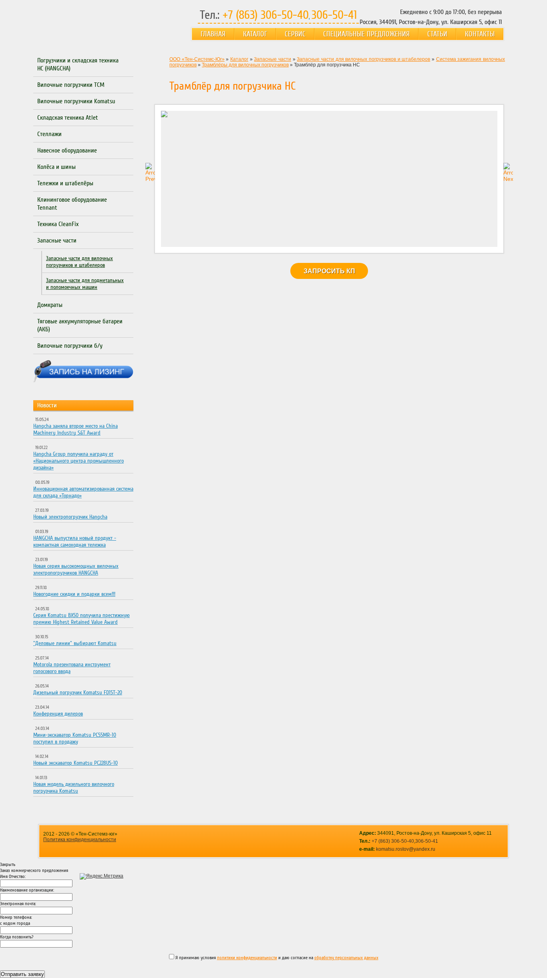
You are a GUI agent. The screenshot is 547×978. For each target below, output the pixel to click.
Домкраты (49, 305)
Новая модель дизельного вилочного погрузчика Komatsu (73, 787)
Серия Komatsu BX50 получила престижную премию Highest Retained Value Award (81, 618)
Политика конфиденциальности (79, 839)
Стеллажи (49, 134)
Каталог (255, 34)
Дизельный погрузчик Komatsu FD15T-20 (77, 692)
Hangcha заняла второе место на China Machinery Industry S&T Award (75, 429)
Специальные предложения (366, 34)
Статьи (437, 34)
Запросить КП (329, 271)
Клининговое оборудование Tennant (72, 204)
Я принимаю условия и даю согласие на (276, 958)
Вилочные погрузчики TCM (71, 85)
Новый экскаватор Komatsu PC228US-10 (75, 763)
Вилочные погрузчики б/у (70, 346)
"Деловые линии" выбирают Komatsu (75, 643)
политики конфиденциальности (247, 958)
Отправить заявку (22, 974)
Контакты (480, 34)
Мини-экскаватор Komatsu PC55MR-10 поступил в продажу (74, 738)
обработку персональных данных (346, 958)
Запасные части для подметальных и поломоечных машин (85, 284)
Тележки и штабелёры (65, 183)
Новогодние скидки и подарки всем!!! (74, 594)
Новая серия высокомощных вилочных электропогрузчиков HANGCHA (76, 569)
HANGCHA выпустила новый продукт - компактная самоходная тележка (74, 541)
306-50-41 (426, 841)
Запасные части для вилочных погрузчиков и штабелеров (79, 262)
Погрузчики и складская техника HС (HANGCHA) (78, 64)
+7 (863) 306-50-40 (393, 841)
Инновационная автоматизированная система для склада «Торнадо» (83, 492)
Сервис (295, 34)
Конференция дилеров (58, 713)
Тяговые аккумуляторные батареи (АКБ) (80, 325)
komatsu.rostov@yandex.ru (405, 849)
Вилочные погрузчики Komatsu (76, 101)
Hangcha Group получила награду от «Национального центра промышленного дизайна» (78, 461)
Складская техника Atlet (67, 118)
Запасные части (56, 240)
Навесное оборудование (67, 150)
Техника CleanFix (57, 224)
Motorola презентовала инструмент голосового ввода (72, 668)
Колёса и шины (56, 167)
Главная (213, 34)
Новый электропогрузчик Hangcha (70, 516)
